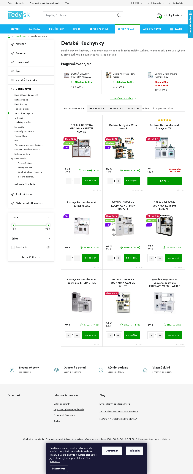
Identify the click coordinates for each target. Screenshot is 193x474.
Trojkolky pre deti (22, 122)
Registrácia (178, 3)
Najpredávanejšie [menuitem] (74, 108)
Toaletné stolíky (21, 108)
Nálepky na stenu (22, 154)
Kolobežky (19, 126)
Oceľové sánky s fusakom (30, 172)
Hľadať (119, 15)
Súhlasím (135, 450)
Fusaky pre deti (25, 167)
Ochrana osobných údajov (58, 439)
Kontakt (57, 421)
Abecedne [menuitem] (133, 108)
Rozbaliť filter (29, 257)
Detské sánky (20, 158)
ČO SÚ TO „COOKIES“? (125, 439)
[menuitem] (17, 29)
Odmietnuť (112, 450)
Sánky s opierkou (26, 176)
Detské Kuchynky (23, 113)
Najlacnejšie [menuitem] (96, 108)
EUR (137, 3)
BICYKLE (21, 44)
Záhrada (21, 53)
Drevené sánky (25, 163)
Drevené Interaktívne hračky (27, 149)
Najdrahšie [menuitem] (116, 108)
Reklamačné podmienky (149, 439)
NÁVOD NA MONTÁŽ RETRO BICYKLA (118, 418)
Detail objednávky (16, 3)
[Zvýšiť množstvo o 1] (77, 181)
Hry (16, 140)
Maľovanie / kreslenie (24, 184)
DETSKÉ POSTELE (26, 80)
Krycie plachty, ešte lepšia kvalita (115, 403)
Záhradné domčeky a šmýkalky (29, 145)
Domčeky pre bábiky (24, 131)
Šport (19, 71)
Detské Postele (21, 99)
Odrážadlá (19, 117)
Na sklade (32, 247)
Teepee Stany (20, 135)
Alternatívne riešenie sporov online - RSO (91, 439)
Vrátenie (166, 439)
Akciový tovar (24, 194)
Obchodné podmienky (33, 439)
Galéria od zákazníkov (29, 203)
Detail (164, 181)
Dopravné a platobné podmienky (45, 3)
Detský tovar (23, 89)
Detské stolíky (20, 104)
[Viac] (176, 29)
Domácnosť (22, 62)
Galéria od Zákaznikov (64, 415)
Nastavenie (58, 468)
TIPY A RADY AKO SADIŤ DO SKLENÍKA (119, 411)
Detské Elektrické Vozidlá (26, 95)
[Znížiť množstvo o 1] (68, 181)
